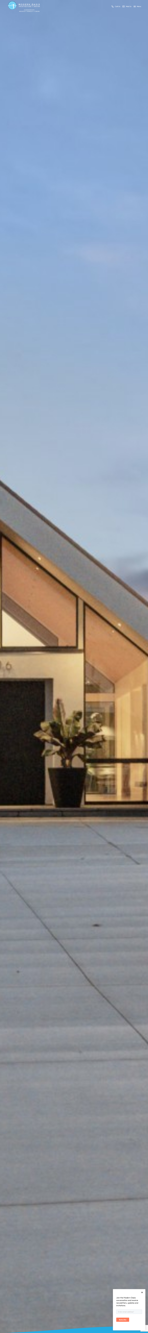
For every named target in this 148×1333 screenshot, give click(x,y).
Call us (117, 6)
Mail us (128, 6)
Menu (139, 6)
